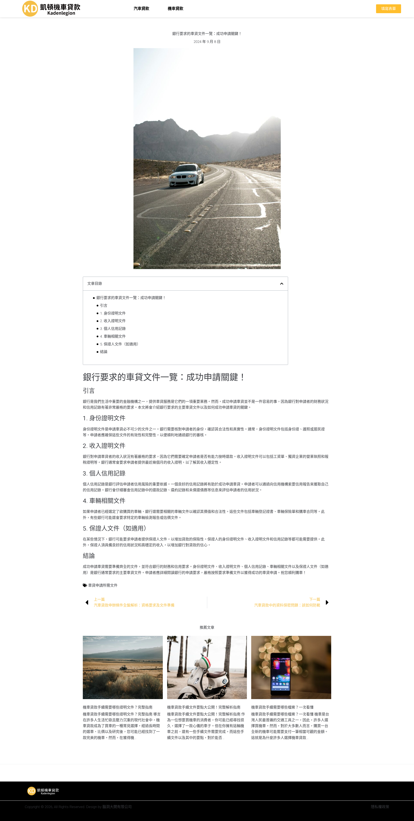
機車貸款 (175, 8)
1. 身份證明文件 (113, 313)
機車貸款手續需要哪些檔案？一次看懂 (282, 707)
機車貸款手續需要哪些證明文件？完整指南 (117, 707)
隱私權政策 (380, 807)
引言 (103, 305)
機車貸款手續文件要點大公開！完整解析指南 (203, 707)
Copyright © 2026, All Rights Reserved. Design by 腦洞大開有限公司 (78, 807)
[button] (282, 283)
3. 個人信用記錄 (113, 328)
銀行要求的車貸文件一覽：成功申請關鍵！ (131, 298)
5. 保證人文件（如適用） (120, 344)
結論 (103, 352)
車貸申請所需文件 (103, 585)
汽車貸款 (141, 8)
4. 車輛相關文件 (113, 336)
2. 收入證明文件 (113, 321)
